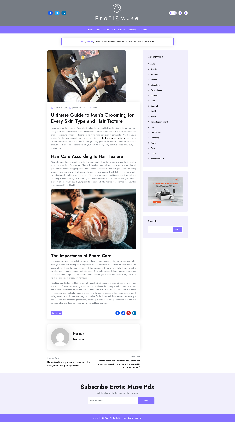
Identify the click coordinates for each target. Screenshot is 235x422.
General (154, 106)
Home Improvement (159, 121)
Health (106, 29)
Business (121, 29)
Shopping (132, 29)
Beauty (90, 41)
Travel (153, 153)
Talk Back (142, 29)
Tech (113, 29)
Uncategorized (157, 158)
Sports (153, 143)
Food (98, 29)
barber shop (56, 313)
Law (152, 127)
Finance (154, 95)
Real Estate (155, 132)
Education (155, 85)
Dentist (154, 79)
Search (152, 221)
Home (90, 29)
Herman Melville (78, 336)
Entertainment (157, 90)
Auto (153, 63)
